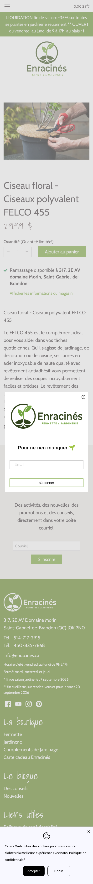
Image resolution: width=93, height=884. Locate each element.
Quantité (18, 241)
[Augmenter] (26, 252)
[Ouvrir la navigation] (7, 6)
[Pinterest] (39, 703)
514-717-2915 (27, 638)
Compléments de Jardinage (31, 749)
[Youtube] (18, 703)
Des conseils (16, 788)
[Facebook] (8, 703)
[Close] (88, 830)
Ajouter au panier (62, 252)
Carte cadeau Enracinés (27, 757)
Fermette (13, 734)
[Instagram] (29, 703)
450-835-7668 (29, 645)
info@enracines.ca (21, 655)
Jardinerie (13, 742)
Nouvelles (13, 796)
